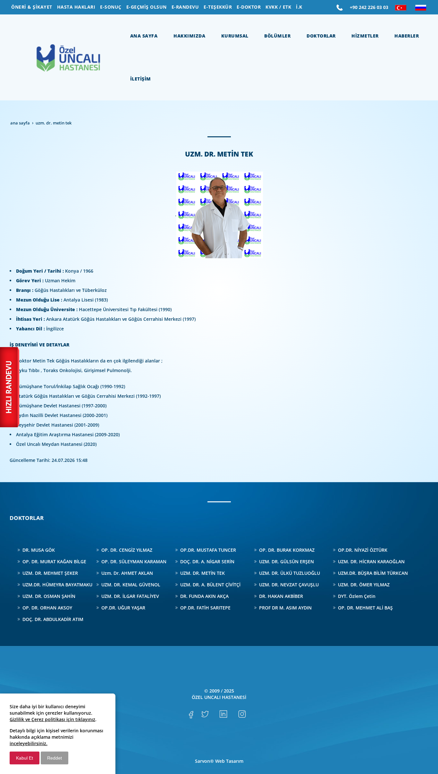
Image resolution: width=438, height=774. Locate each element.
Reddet (54, 758)
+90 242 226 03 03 (369, 7)
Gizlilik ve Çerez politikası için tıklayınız (52, 719)
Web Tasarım (229, 761)
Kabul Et (24, 758)
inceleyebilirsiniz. (28, 743)
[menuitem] (31, 7)
